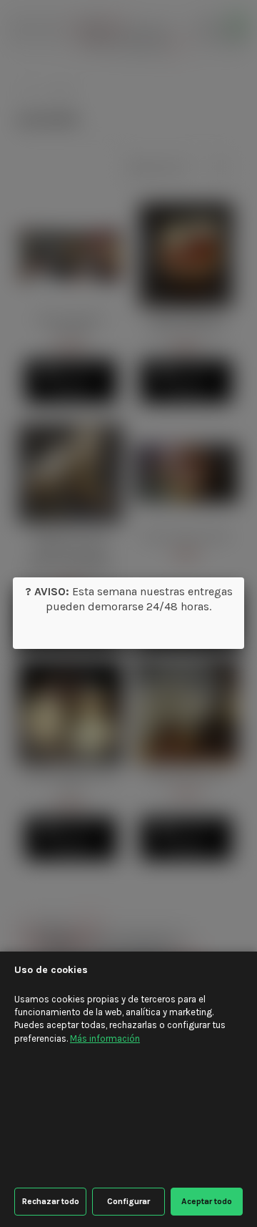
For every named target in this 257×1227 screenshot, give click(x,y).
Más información (105, 1038)
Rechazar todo (50, 1201)
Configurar (128, 1201)
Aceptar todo (206, 1201)
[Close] (244, 577)
